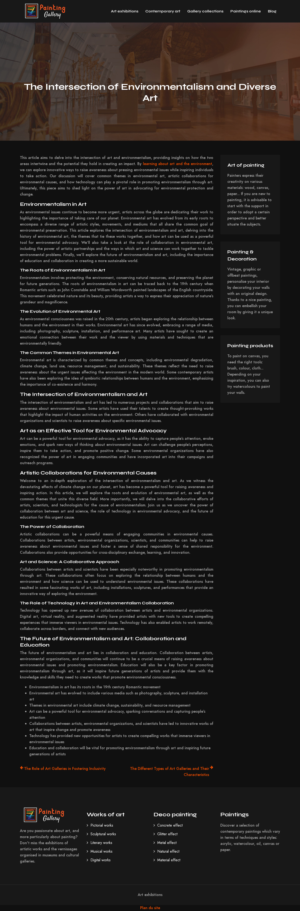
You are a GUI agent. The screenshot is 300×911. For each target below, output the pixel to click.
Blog (272, 11)
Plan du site (150, 908)
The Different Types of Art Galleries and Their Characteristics (169, 771)
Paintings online (245, 11)
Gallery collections (205, 11)
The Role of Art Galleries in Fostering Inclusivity (65, 768)
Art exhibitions (124, 11)
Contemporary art (162, 11)
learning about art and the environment (177, 163)
